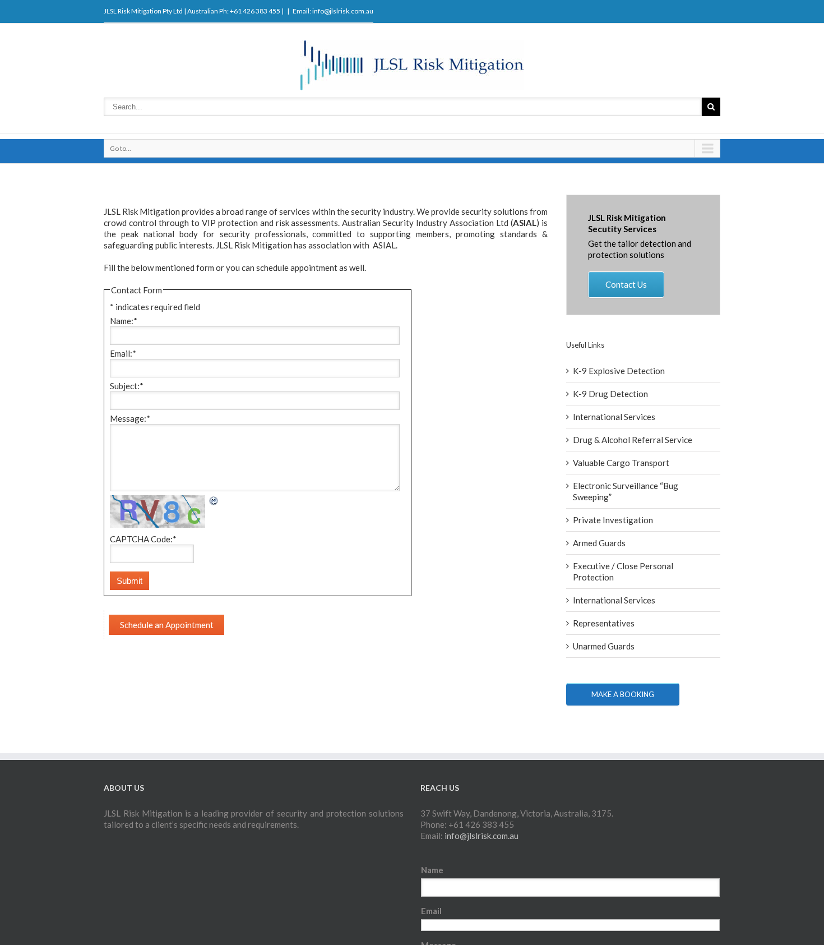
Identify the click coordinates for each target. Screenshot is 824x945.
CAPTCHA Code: (143, 539)
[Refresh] (214, 501)
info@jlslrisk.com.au (342, 11)
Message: (130, 418)
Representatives (604, 623)
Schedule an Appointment (167, 625)
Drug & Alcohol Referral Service (632, 440)
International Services (614, 417)
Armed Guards (599, 543)
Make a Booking (622, 694)
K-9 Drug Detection (610, 394)
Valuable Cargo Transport (621, 463)
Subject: (126, 386)
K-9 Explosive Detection (619, 371)
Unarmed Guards (604, 646)
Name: (123, 321)
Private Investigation (613, 520)
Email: (123, 353)
